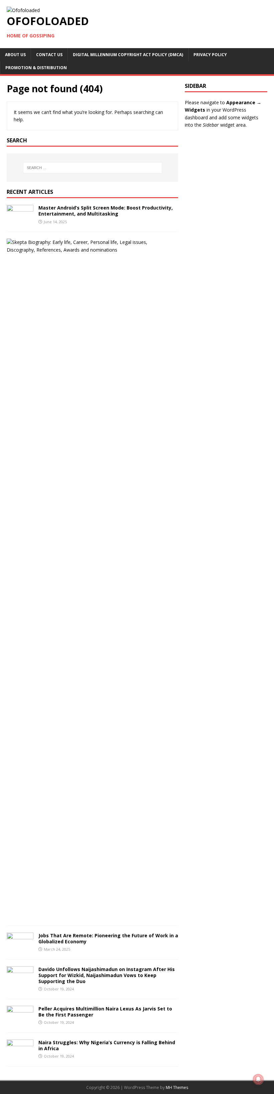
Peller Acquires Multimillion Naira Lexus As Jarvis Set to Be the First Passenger (105, 1011)
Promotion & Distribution (36, 68)
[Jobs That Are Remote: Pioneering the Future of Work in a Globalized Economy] (20, 948)
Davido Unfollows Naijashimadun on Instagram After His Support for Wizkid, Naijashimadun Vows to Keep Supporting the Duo (106, 975)
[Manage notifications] (258, 1079)
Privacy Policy (210, 54)
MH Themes (177, 1087)
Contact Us (49, 54)
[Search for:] (92, 167)
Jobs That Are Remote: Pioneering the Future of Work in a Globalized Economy (108, 938)
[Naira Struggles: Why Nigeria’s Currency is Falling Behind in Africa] (20, 1056)
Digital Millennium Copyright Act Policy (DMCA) (128, 54)
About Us (15, 54)
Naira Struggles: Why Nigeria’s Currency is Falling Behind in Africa (106, 1045)
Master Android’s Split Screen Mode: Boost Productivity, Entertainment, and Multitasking (105, 210)
